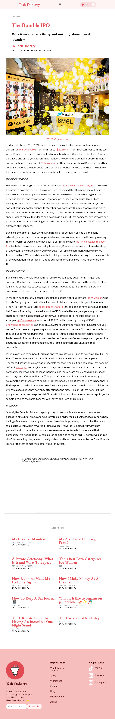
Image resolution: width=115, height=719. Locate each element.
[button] (60, 4)
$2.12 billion (63, 149)
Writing (16, 605)
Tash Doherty (25, 46)
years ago (21, 367)
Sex (60, 566)
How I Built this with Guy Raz (79, 185)
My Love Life (65, 622)
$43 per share (27, 149)
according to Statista (51, 306)
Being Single (65, 546)
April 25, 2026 (44, 51)
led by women (94, 297)
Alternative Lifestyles (24, 543)
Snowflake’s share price (19, 324)
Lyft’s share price (26, 320)
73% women (48, 163)
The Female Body (20, 586)
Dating (15, 629)
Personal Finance (68, 586)
